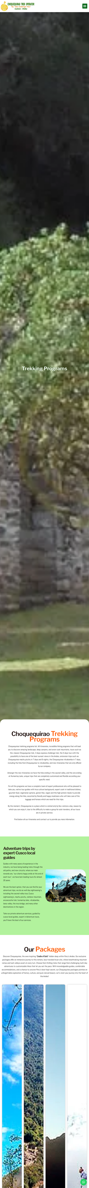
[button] (84, 6)
